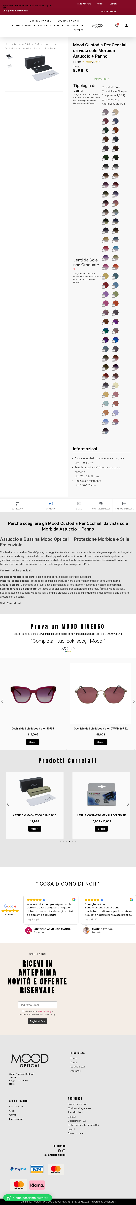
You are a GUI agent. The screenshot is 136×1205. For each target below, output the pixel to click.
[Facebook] (59, 1150)
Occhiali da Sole (40, 21)
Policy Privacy (44, 1011)
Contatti (113, 3)
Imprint (71, 1129)
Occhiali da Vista (69, 21)
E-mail (79, 509)
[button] (2, 701)
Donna (73, 1062)
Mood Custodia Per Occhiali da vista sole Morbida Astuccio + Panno (100, 50)
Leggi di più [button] (33, 919)
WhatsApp (51, 509)
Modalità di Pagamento (79, 1108)
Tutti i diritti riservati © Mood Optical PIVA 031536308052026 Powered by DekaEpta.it (68, 1201)
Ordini (100, 3)
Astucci (30, 44)
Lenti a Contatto (49, 25)
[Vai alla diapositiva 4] (69, 841)
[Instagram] (64, 1150)
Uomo (73, 1058)
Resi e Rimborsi (75, 1112)
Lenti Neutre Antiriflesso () (114, 101)
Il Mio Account (84, 3)
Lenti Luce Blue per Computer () (114, 93)
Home (8, 44)
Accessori (73, 25)
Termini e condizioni (77, 1104)
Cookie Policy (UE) (77, 1121)
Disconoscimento (77, 1133)
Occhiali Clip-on (21, 25)
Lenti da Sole (112, 87)
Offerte (78, 30)
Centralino (17, 509)
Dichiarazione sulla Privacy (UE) (83, 1125)
